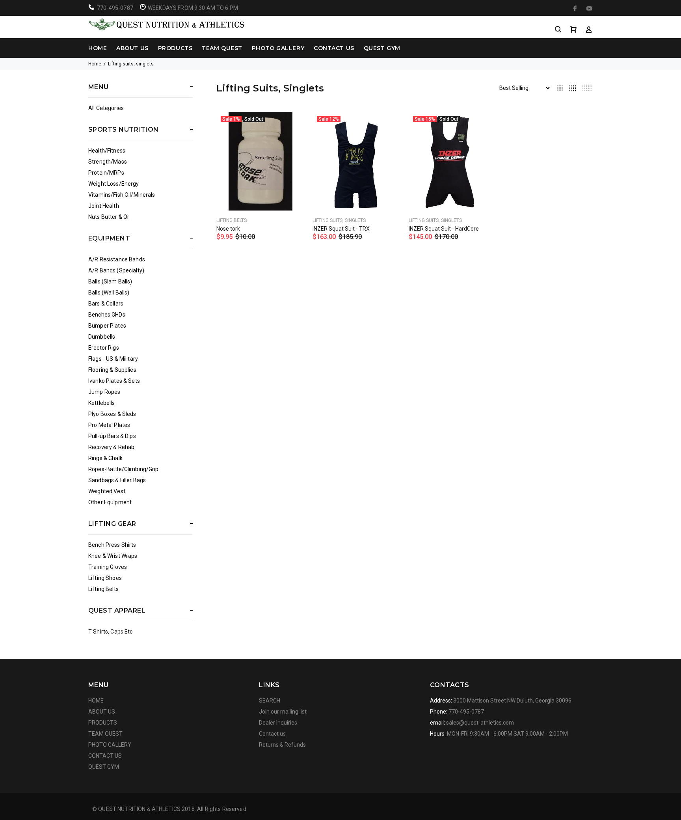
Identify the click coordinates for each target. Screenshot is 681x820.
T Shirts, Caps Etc (110, 631)
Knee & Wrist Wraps (113, 556)
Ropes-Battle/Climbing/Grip (123, 469)
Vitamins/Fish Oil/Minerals (121, 195)
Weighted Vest (106, 491)
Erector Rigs (103, 348)
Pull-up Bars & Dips (112, 436)
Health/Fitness (106, 150)
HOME (97, 48)
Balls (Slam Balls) (110, 281)
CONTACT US (334, 48)
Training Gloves (107, 567)
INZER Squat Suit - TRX (341, 229)
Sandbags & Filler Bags (117, 480)
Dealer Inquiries (278, 722)
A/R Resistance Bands (116, 259)
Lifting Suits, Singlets (339, 220)
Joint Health (103, 206)
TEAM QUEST (222, 48)
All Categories (106, 108)
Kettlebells (101, 403)
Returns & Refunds (282, 745)
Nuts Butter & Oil (109, 217)
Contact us (272, 734)
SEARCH (269, 700)
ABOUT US (132, 48)
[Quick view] (292, 125)
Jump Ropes (104, 392)
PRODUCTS (175, 48)
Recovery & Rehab (111, 447)
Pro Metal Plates (109, 425)
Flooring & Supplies (112, 370)
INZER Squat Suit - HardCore (444, 229)
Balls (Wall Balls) (109, 292)
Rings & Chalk (105, 458)
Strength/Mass (107, 161)
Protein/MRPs (106, 173)
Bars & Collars (105, 303)
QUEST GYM (382, 48)
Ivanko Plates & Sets (114, 381)
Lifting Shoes (105, 578)
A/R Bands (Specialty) (116, 270)
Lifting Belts (103, 589)
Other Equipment (110, 502)
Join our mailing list (283, 711)
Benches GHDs (106, 314)
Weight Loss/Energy (113, 184)
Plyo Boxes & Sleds (112, 414)
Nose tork (228, 229)
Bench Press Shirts (112, 545)
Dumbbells (101, 337)
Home (94, 64)
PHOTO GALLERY (278, 48)
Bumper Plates (107, 325)
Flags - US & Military (113, 359)
